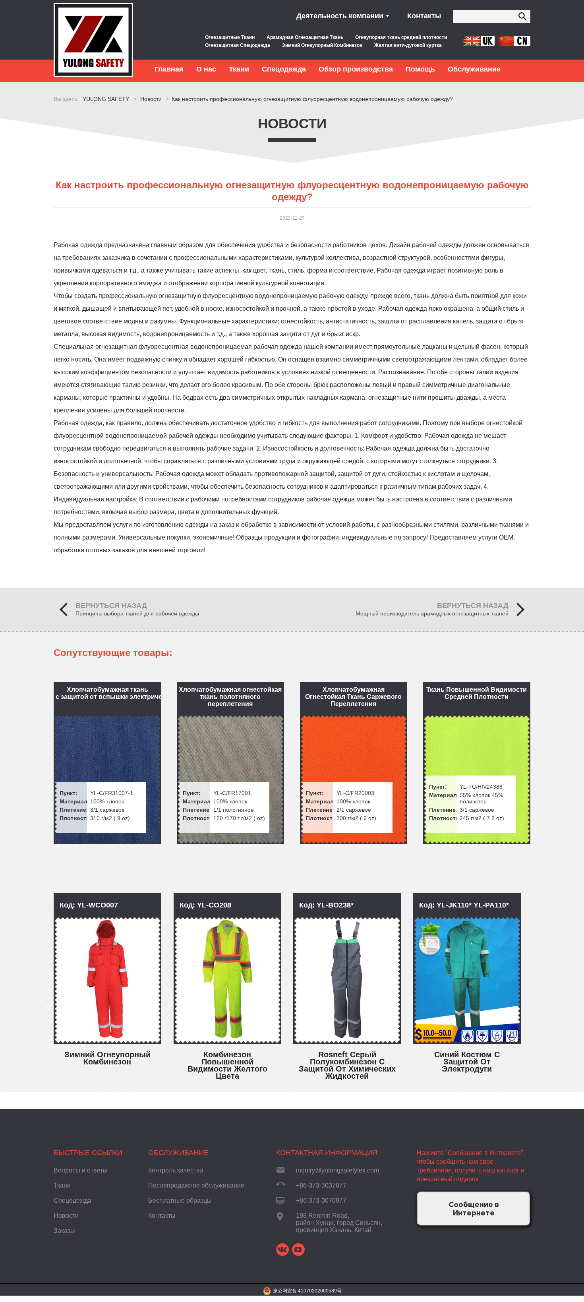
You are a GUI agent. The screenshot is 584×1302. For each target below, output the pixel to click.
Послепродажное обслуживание (196, 1185)
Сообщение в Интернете (474, 1208)
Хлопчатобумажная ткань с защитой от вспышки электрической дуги (108, 693)
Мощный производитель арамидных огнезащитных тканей (432, 613)
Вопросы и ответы (81, 1170)
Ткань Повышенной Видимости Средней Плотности (476, 693)
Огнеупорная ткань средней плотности (401, 37)
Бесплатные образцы (180, 1200)
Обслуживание (178, 1153)
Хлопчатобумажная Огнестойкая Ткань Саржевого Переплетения (353, 696)
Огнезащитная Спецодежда (237, 45)
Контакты (424, 16)
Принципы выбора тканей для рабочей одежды (137, 613)
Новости (292, 123)
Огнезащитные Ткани (230, 37)
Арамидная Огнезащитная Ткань (305, 37)
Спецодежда (72, 1200)
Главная (169, 69)
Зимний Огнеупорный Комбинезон (322, 45)
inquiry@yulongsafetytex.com (337, 1170)
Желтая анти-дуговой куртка (408, 45)
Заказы (64, 1230)
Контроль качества (175, 1170)
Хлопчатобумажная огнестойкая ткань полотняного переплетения (230, 696)
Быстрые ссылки (88, 1153)
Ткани (62, 1185)
